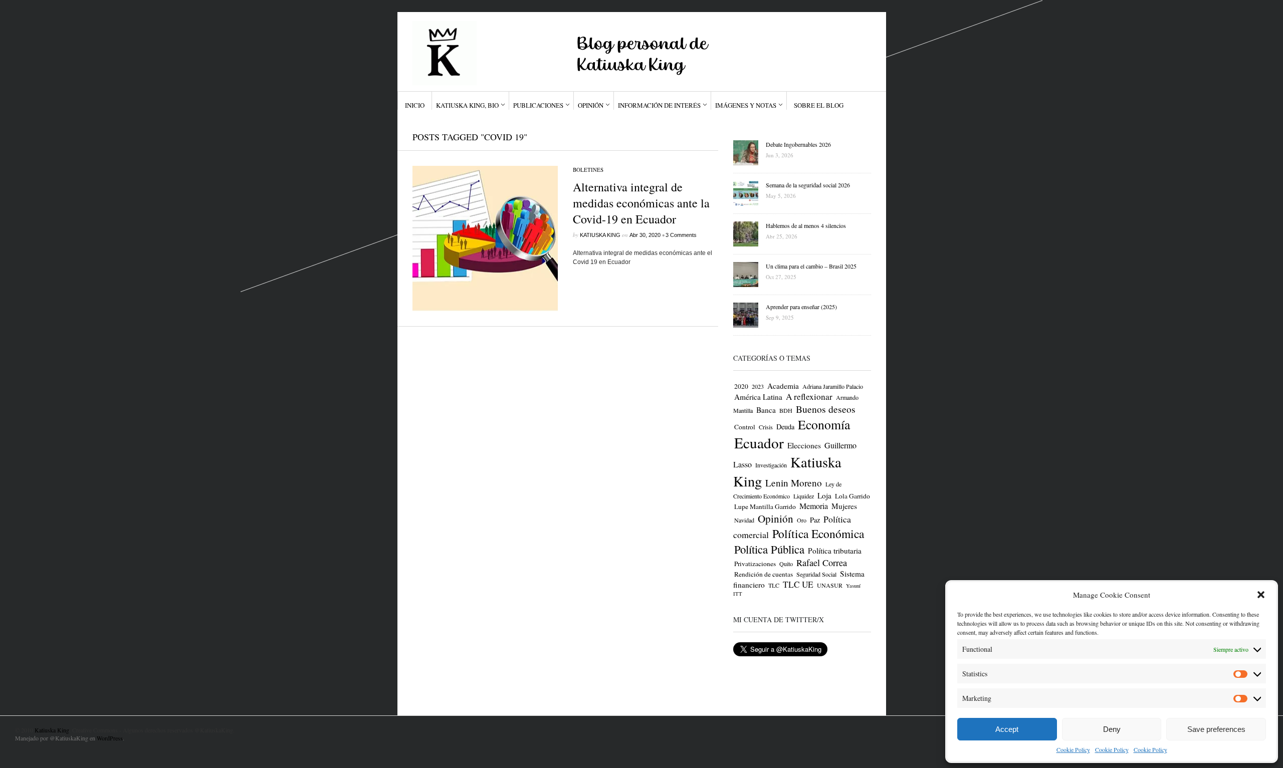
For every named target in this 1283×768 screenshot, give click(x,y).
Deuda (785, 426)
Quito (786, 564)
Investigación (771, 465)
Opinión (590, 105)
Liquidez (803, 496)
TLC (773, 585)
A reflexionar (809, 396)
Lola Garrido (852, 495)
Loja (824, 495)
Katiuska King (600, 235)
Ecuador (759, 442)
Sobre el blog (818, 105)
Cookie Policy (1073, 749)
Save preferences (1216, 729)
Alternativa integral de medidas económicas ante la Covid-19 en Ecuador (641, 203)
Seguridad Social (816, 574)
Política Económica (818, 534)
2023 (758, 386)
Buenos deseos (826, 409)
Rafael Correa (821, 563)
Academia (783, 386)
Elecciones (804, 445)
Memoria (813, 505)
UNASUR (829, 585)
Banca (766, 410)
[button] (1261, 595)
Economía (824, 424)
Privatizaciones (755, 563)
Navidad (744, 520)
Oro (801, 520)
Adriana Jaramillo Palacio (832, 386)
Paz (815, 520)
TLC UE (798, 584)
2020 (741, 386)
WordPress (110, 738)
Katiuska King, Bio (467, 105)
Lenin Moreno (793, 482)
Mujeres (844, 506)
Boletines (588, 169)
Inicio (414, 105)
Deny (1112, 729)
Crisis (766, 427)
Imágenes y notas (745, 105)
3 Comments (681, 235)
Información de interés (659, 105)
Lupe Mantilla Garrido (765, 506)
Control (744, 426)
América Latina (758, 397)
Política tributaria (835, 551)
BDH (785, 410)
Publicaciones (538, 105)
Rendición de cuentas (763, 574)
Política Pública (769, 549)
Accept (1006, 729)
